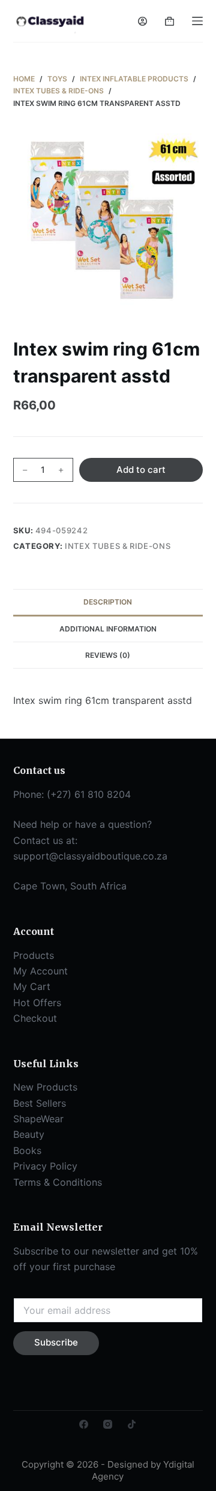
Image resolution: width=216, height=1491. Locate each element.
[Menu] (197, 21)
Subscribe (56, 1342)
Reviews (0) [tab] (107, 655)
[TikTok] (131, 1424)
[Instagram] (107, 1424)
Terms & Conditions (57, 1182)
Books (27, 1150)
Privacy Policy (45, 1166)
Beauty (28, 1134)
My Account (40, 971)
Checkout (35, 1018)
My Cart (31, 986)
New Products (45, 1087)
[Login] (142, 21)
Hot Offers (37, 1003)
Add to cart (141, 469)
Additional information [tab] (108, 628)
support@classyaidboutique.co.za (90, 856)
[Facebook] (83, 1424)
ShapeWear (38, 1119)
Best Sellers (39, 1103)
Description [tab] (107, 601)
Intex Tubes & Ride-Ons (117, 546)
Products (33, 955)
